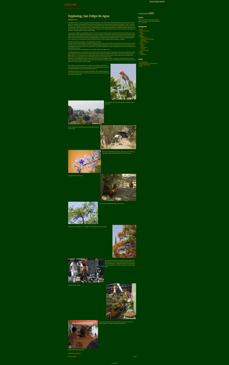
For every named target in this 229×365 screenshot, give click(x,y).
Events (142, 46)
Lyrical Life (70, 4)
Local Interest (77, 353)
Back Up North (144, 37)
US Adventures (142, 54)
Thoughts (141, 53)
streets (135, 356)
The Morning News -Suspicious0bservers (148, 63)
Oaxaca (141, 43)
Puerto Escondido (145, 50)
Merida (141, 34)
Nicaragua (141, 36)
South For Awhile (144, 41)
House (140, 32)
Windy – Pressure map (144, 64)
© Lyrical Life (114, 363)
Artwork (141, 29)
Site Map (162, 2)
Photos (142, 33)
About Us (143, 44)
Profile (156, 2)
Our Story (143, 48)
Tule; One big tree (72, 356)
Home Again (143, 40)
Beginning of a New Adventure (147, 39)
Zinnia (140, 66)
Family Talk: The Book (144, 30)
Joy (76, 19)
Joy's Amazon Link (143, 62)
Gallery (152, 2)
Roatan (141, 51)
